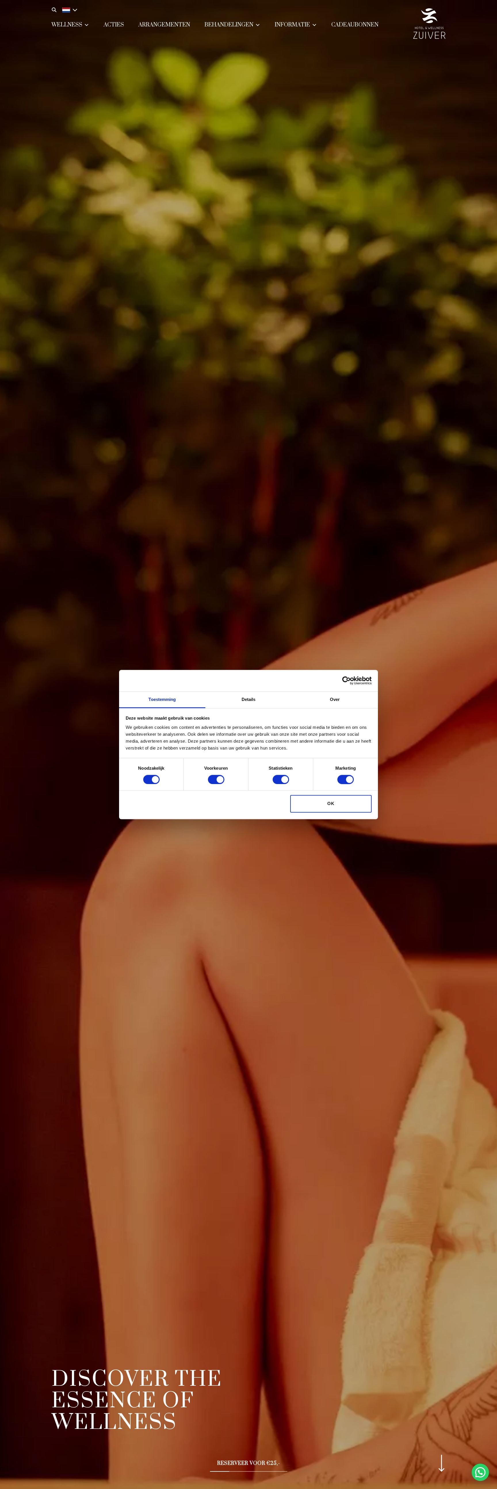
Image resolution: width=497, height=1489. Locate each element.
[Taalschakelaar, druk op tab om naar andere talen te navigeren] (68, 9)
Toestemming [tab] (162, 699)
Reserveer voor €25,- (248, 1463)
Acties (114, 24)
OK (330, 803)
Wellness (66, 24)
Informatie (292, 24)
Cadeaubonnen (355, 24)
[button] (480, 1472)
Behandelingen (228, 24)
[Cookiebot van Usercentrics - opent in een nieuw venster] (346, 680)
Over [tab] (335, 699)
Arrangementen (164, 24)
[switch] (216, 779)
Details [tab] (249, 699)
